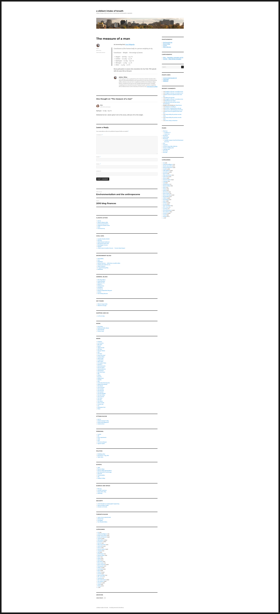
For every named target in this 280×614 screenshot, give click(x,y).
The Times (99, 398)
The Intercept (100, 390)
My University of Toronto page (104, 472)
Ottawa (99, 558)
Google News (100, 360)
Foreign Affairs (100, 357)
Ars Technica (100, 343)
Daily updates (100, 540)
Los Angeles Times (101, 363)
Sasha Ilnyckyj (100, 329)
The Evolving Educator (102, 293)
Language (99, 550)
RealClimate (100, 269)
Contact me (167, 134)
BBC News (99, 344)
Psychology (100, 569)
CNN (98, 352)
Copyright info (166, 149)
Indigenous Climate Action (103, 225)
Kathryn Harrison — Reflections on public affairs (108, 263)
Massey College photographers (104, 470)
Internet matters (101, 549)
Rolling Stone (100, 378)
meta (98, 440)
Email (98, 164)
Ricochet (99, 376)
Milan (97, 48)
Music (98, 557)
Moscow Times (100, 367)
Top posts (165, 144)
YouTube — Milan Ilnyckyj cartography (172, 59)
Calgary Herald (100, 347)
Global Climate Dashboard (103, 242)
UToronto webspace (102, 442)
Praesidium (100, 287)
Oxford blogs (166, 137)
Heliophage (100, 261)
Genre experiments (101, 437)
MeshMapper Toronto (102, 245)
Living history (178, 105)
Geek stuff (98, 52)
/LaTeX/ (99, 434)
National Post (100, 370)
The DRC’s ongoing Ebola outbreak (173, 108)
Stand (98, 227)
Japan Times (100, 361)
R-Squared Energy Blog (102, 267)
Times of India (100, 402)
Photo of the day (101, 564)
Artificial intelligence (102, 534)
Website (98, 171)
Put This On (100, 289)
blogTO (99, 346)
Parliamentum (100, 286)
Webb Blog (99, 493)
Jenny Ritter (100, 326)
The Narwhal (100, 392)
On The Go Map (101, 316)
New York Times (101, 372)
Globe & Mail (100, 358)
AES (98, 436)
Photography (100, 566)
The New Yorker (101, 395)
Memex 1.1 (99, 284)
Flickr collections (167, 47)
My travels (165, 151)
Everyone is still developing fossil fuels (174, 109)
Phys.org (99, 488)
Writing (99, 586)
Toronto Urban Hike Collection (170, 146)
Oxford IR (99, 473)
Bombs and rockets (101, 535)
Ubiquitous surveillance (170, 106)
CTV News (99, 353)
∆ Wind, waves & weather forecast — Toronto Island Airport (111, 248)
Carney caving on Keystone (171, 120)
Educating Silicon (101, 279)
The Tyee (99, 399)
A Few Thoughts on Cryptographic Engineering (108, 503)
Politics (99, 567)
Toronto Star (100, 404)
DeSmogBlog (100, 258)
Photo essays (100, 563)
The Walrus (100, 401)
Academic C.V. (167, 132)
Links (98, 439)
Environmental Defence (102, 224)
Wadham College (101, 478)
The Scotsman (100, 396)
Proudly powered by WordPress (116, 607)
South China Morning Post (103, 382)
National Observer (101, 369)
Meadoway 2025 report (170, 100)
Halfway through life (169, 97)
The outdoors (100, 581)
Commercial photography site (170, 78)
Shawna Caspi (100, 331)
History (99, 547)
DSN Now (99, 240)
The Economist (100, 387)
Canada (99, 538)
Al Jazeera (99, 341)
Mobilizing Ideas (101, 454)
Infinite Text (100, 519)
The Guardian (100, 389)
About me (165, 131)
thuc (164, 143)
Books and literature (102, 537)
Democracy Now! (101, 355)
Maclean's (99, 364)
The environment (101, 579)
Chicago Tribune (101, 350)
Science (103, 52)
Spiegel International (102, 384)
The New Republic (101, 393)
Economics (100, 541)
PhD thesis (99, 561)
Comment (99, 135)
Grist (98, 260)
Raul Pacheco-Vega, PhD (103, 455)
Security (99, 573)
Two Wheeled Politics (102, 522)
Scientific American (102, 490)
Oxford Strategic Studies (103, 505)
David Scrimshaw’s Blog (103, 420)
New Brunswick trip (167, 42)
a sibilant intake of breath (109, 11)
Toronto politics (101, 475)
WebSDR (99, 246)
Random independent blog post (104, 290)
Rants (98, 570)
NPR (98, 373)
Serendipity (100, 520)
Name (98, 157)
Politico (99, 375)
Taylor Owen (100, 457)
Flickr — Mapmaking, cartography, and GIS (173, 57)
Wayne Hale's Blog (101, 491)
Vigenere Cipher (101, 443)
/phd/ (98, 467)
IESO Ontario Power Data (103, 243)
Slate (98, 381)
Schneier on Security (102, 507)
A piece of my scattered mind (104, 517)
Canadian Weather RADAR (103, 239)
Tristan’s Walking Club (168, 147)
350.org (99, 220)
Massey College (100, 469)
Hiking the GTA (101, 282)
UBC (98, 476)
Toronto (99, 583)
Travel (98, 584)
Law (98, 552)
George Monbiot (101, 281)
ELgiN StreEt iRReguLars (103, 422)
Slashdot (99, 379)
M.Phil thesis (100, 553)
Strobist (99, 292)
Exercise (99, 543)
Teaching (99, 578)
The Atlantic (100, 386)
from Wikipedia (129, 44)
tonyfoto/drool (100, 424)
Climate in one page (101, 305)
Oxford (99, 560)
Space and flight (101, 575)
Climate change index (102, 304)
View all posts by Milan (152, 86)
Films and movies (101, 544)
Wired (98, 408)
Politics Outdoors (101, 266)
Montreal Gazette (101, 366)
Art (98, 532)
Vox (98, 405)
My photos (165, 135)
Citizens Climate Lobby (102, 222)
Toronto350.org (101, 228)
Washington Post (101, 407)
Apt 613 (99, 419)
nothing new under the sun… (104, 264)
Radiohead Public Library (103, 328)
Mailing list (165, 81)
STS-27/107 (100, 576)
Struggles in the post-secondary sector (174, 91)
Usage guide (166, 79)
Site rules (165, 152)
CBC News (99, 349)
